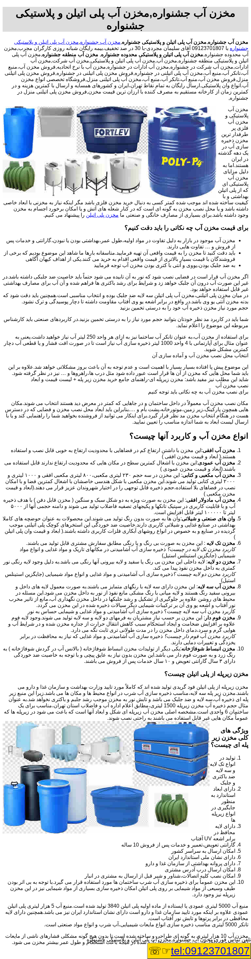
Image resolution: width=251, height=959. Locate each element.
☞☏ (199, 951)
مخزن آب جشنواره (100, 42)
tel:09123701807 (210, 951)
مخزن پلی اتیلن (102, 215)
